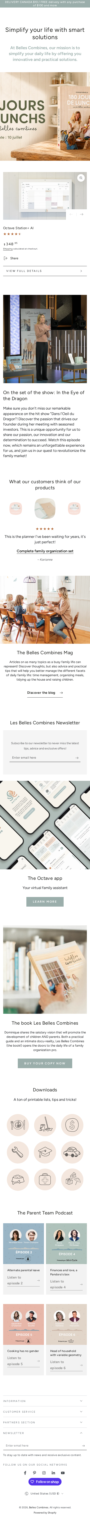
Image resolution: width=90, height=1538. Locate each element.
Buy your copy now (45, 1063)
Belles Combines (38, 1507)
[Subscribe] (78, 757)
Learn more (45, 901)
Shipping (8, 248)
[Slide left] (71, 214)
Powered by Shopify (45, 1512)
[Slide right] (81, 214)
